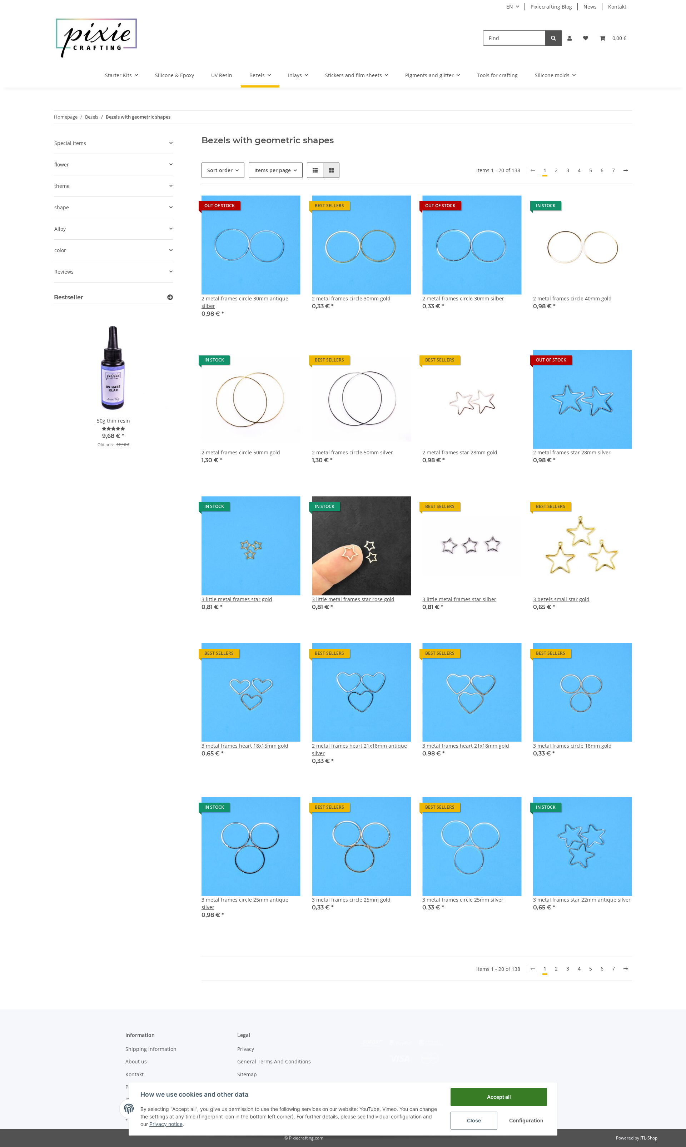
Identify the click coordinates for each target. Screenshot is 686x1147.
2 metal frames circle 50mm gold (241, 452)
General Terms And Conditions (274, 1061)
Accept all (499, 1097)
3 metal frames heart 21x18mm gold (465, 745)
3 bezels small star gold (561, 599)
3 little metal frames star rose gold (353, 599)
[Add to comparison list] (270, 207)
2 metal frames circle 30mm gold (351, 298)
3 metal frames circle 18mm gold (572, 745)
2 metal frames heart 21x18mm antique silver (359, 749)
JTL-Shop (648, 1138)
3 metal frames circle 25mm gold (351, 899)
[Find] (553, 38)
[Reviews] (113, 428)
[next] (625, 170)
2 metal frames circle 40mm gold (572, 298)
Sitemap (247, 1074)
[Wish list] (585, 38)
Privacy (245, 1049)
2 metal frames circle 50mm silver (352, 452)
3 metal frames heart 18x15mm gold (245, 745)
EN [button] (509, 6)
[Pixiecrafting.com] (97, 38)
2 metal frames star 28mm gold (459, 452)
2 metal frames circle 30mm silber (463, 298)
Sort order (220, 170)
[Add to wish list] (288, 207)
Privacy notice (166, 1124)
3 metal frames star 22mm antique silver (582, 899)
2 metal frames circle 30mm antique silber (245, 302)
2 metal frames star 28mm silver (572, 452)
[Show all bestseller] (170, 297)
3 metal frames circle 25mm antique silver (245, 903)
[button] (569, 38)
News (590, 6)
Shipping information (151, 1049)
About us (136, 1061)
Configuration (526, 1120)
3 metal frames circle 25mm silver (462, 899)
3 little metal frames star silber (459, 599)
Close (474, 1120)
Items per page (272, 170)
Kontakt (617, 6)
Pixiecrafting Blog (551, 6)
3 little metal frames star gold (237, 599)
